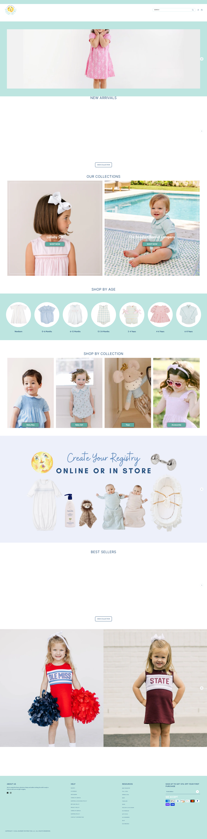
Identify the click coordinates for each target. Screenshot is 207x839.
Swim (123, 804)
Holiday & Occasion (128, 807)
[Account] (198, 10)
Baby (123, 797)
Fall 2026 (125, 791)
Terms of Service (76, 797)
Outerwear (125, 810)
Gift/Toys (125, 814)
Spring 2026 (125, 794)
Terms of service (76, 810)
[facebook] (7, 793)
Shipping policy (75, 814)
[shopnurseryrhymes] (10, 10)
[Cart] (202, 10)
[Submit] (197, 791)
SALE (123, 820)
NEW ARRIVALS (103, 98)
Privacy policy (75, 807)
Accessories (125, 817)
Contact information (77, 817)
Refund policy (75, 804)
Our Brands (125, 823)
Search (73, 788)
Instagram (74, 794)
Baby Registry (126, 788)
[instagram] (10, 793)
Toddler (124, 801)
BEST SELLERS (103, 552)
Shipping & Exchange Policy (79, 801)
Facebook (74, 791)
